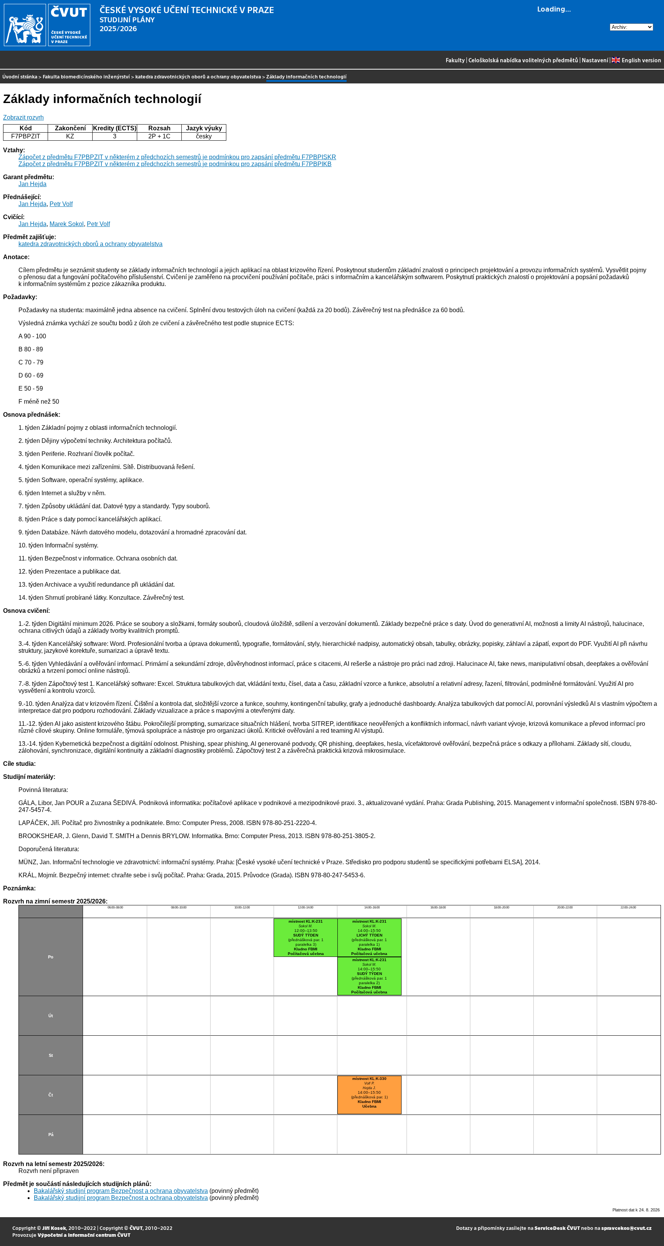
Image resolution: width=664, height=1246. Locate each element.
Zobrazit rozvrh (23, 117)
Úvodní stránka (19, 76)
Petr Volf (61, 204)
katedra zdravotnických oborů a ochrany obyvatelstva (198, 76)
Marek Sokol (67, 224)
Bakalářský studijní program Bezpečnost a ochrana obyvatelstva (121, 1191)
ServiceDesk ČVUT (557, 1228)
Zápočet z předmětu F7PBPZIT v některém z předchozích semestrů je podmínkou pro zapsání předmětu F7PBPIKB (175, 164)
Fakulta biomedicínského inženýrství (86, 76)
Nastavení (595, 60)
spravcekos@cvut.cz (626, 1228)
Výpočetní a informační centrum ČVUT (84, 1235)
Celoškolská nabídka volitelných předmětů (523, 60)
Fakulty (455, 60)
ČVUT (136, 1228)
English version (641, 60)
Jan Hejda (32, 184)
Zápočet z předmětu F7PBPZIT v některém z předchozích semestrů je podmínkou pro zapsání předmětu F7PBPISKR (177, 157)
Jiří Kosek (54, 1228)
